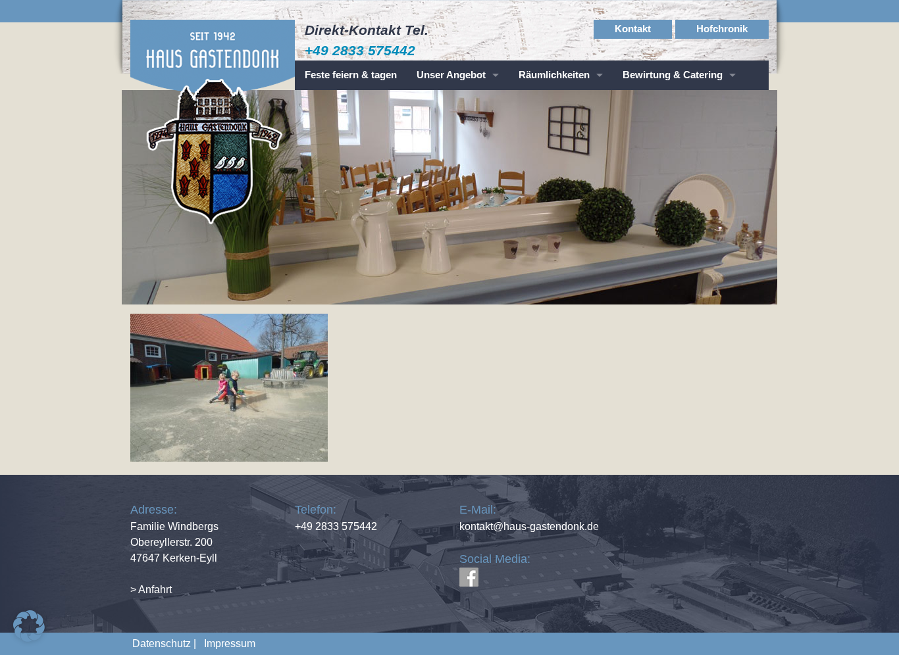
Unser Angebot (451, 75)
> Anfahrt (151, 589)
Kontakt (633, 29)
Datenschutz (161, 643)
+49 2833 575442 (360, 50)
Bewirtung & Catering (673, 75)
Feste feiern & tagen (351, 75)
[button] (29, 626)
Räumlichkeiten (554, 75)
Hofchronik (722, 29)
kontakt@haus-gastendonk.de (529, 526)
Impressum (227, 643)
